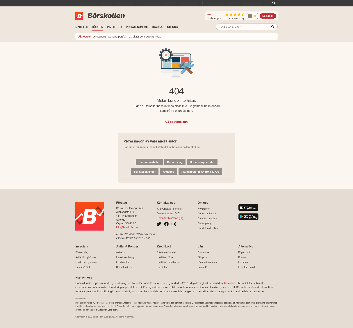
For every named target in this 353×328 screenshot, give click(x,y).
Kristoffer (229, 283)
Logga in (268, 16)
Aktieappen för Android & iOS (200, 171)
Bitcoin (242, 257)
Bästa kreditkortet (166, 252)
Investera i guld (246, 267)
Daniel (244, 283)
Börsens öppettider (202, 162)
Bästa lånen (204, 252)
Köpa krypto (244, 252)
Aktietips (168, 171)
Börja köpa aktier (145, 171)
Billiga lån (203, 257)
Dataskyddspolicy (207, 218)
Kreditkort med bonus (168, 262)
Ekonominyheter (149, 162)
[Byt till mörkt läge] (252, 16)
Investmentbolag (125, 257)
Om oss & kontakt (207, 213)
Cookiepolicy (204, 223)
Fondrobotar (122, 262)
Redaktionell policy (208, 228)
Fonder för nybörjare (86, 262)
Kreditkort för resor (167, 257)
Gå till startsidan (176, 122)
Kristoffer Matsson (167, 218)
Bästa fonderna (124, 267)
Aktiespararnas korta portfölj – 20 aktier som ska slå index (119, 36)
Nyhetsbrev (204, 208)
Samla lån (203, 267)
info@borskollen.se (127, 227)
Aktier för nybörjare (85, 257)
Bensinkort (162, 267)
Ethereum (243, 262)
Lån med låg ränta (207, 262)
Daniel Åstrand (165, 213)
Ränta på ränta (83, 267)
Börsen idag (175, 162)
